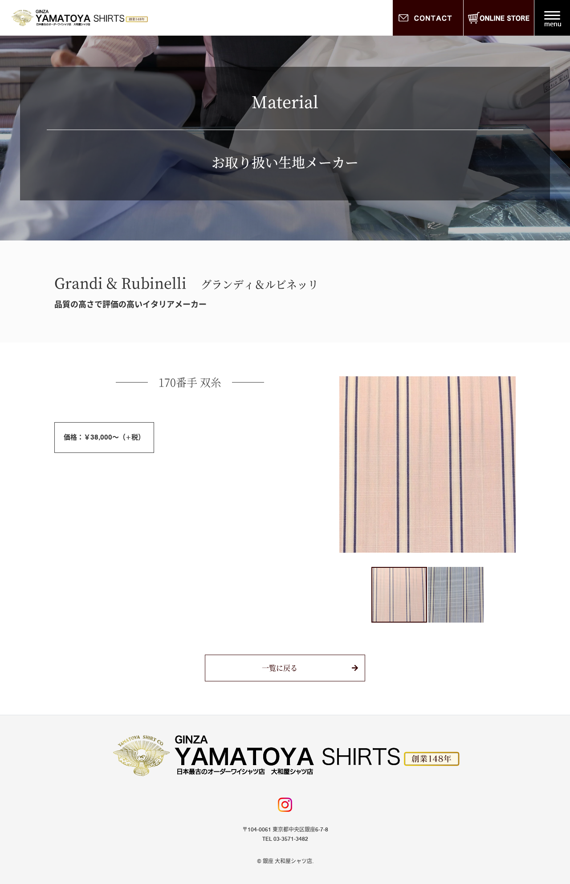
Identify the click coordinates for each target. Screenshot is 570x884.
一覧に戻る (279, 668)
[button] (347, 464)
